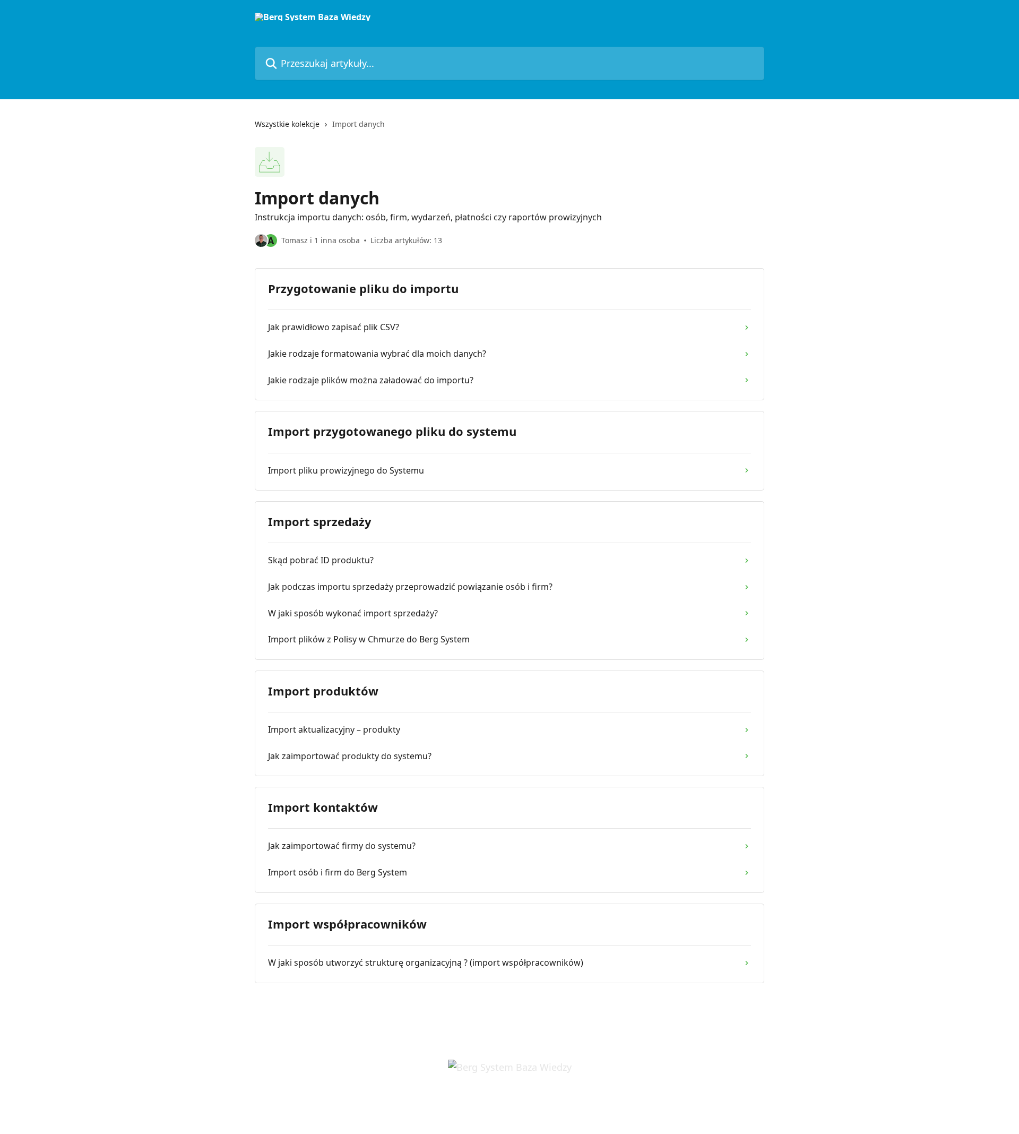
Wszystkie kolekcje (287, 124)
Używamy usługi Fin (515, 1103)
